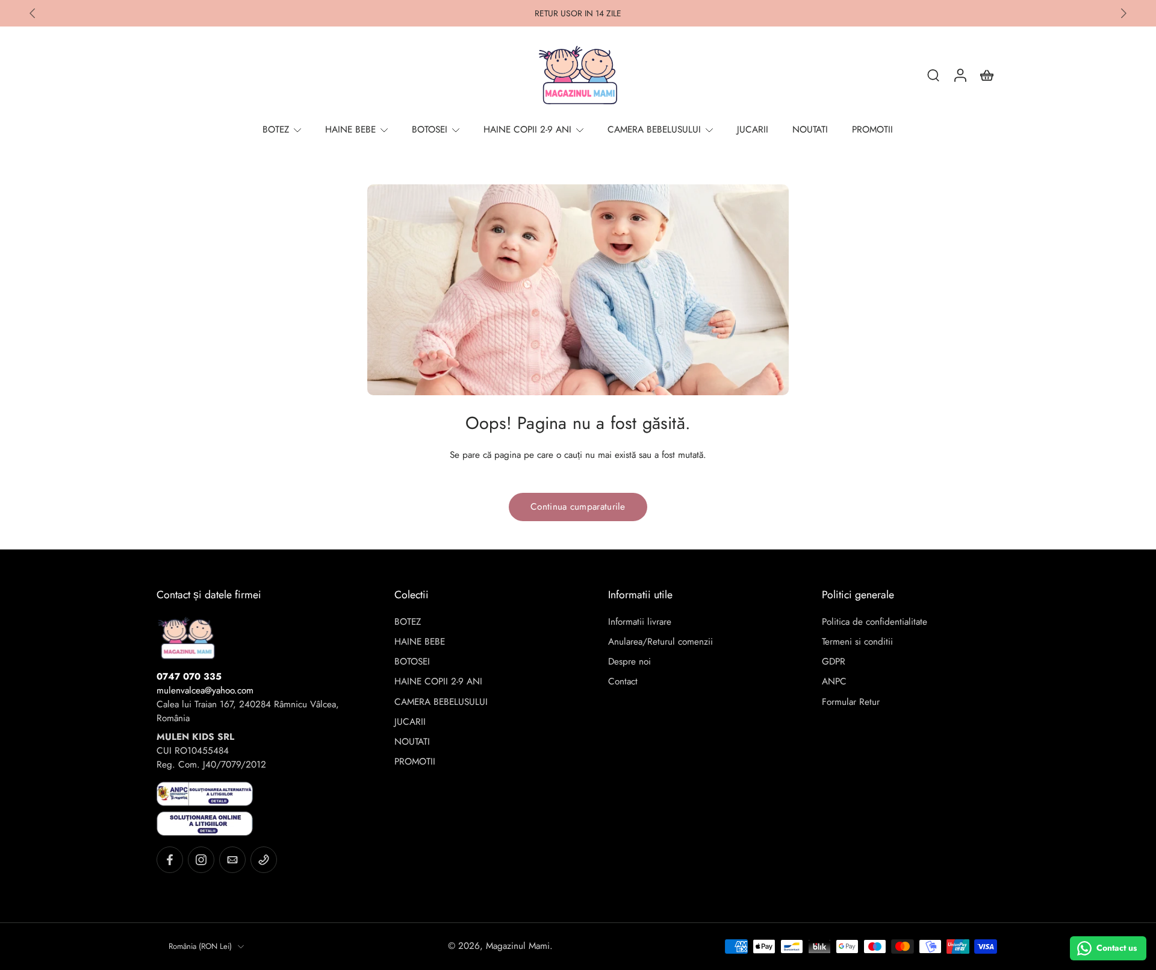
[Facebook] (170, 859)
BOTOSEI (412, 662)
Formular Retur (851, 702)
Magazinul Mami (518, 946)
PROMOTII (414, 762)
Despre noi (629, 662)
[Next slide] (1123, 13)
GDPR (833, 662)
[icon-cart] (986, 75)
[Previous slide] (32, 13)
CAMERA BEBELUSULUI (441, 702)
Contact (623, 681)
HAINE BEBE (419, 642)
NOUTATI (412, 742)
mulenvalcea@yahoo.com (205, 690)
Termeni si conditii (857, 642)
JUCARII (410, 722)
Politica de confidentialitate (874, 622)
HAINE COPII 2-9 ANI (438, 681)
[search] (933, 75)
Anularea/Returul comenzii (660, 642)
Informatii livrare (639, 622)
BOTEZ (407, 622)
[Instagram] (201, 859)
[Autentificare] (959, 75)
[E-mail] (232, 859)
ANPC (834, 681)
